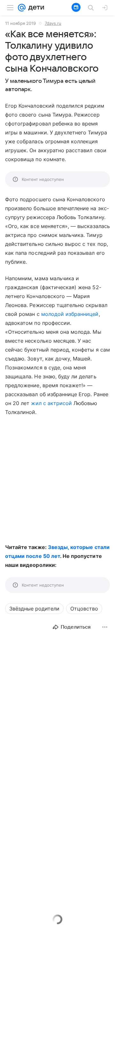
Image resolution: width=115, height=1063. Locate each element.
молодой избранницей (70, 314)
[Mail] (22, 7)
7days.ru (53, 23)
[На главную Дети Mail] (35, 7)
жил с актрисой (51, 403)
